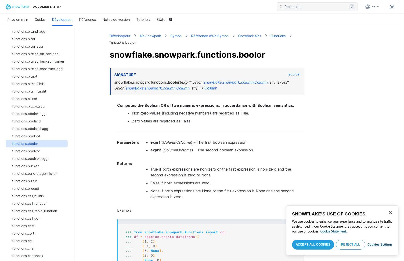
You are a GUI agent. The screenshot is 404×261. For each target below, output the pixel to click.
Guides (40, 19)
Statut (162, 19)
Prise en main (17, 19)
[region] (342, 230)
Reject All (350, 244)
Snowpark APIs (249, 36)
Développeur (62, 19)
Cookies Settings (380, 244)
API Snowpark (150, 36)
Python (176, 36)
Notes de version (116, 19)
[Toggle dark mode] (392, 6)
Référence (87, 19)
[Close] (391, 212)
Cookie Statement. (333, 231)
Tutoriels (143, 19)
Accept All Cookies (313, 244)
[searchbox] (316, 7)
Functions (278, 36)
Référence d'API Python (210, 36)
